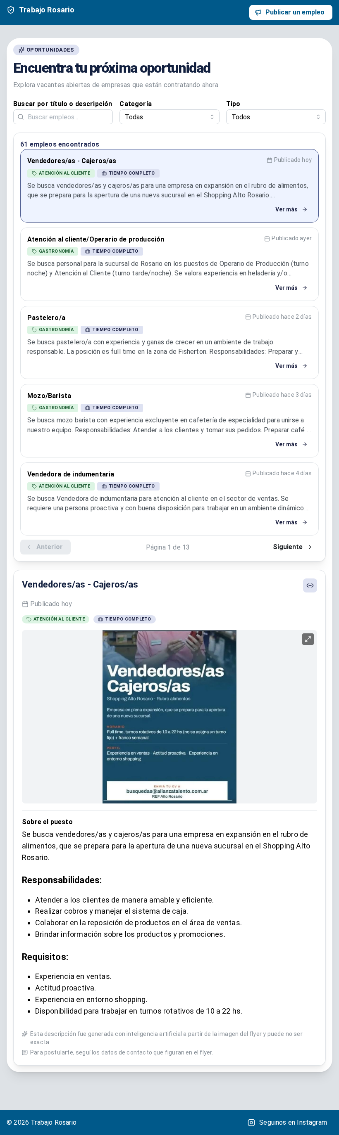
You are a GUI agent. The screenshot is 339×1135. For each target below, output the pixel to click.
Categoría (135, 104)
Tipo (233, 104)
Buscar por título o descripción (62, 104)
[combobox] (169, 116)
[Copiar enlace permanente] (310, 585)
